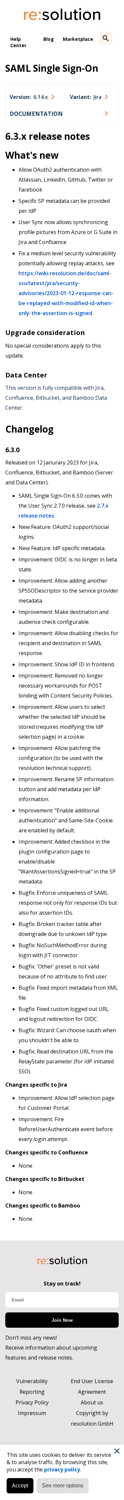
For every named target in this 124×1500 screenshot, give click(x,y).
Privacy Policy (32, 1402)
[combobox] (32, 97)
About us (92, 1402)
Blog (48, 39)
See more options (62, 1485)
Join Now (62, 1320)
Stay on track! (62, 1283)
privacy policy (62, 1469)
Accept (20, 1485)
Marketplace (78, 39)
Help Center (18, 42)
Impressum (32, 1413)
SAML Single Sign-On (51, 68)
